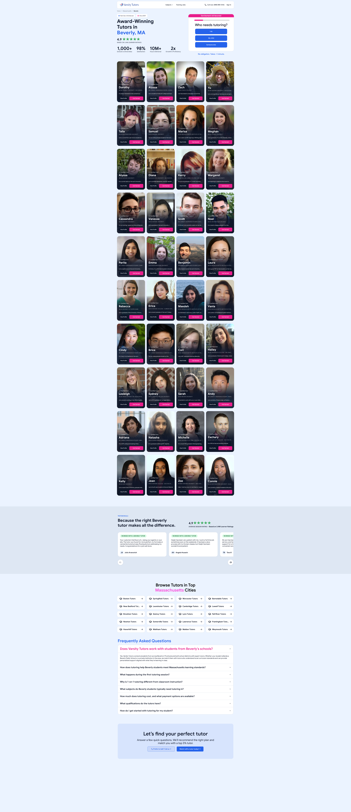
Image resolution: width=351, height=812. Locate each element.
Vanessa (154, 219)
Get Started (136, 98)
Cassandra (126, 219)
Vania (211, 306)
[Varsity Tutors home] (129, 4)
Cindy (123, 350)
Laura (211, 262)
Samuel (153, 131)
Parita (123, 262)
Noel (211, 219)
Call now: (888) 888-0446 (215, 5)
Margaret (214, 175)
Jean (152, 481)
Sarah (182, 393)
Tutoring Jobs (181, 5)
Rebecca (124, 306)
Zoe (180, 481)
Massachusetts (127, 11)
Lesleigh (124, 393)
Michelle (183, 437)
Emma (153, 262)
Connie (212, 481)
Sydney (153, 393)
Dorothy (124, 87)
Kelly (122, 481)
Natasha (154, 437)
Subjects (168, 5)
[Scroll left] (120, 562)
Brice (152, 350)
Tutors (119, 11)
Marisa (182, 131)
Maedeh (183, 306)
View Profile (123, 98)
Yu (209, 87)
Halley (212, 349)
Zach (181, 87)
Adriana (124, 437)
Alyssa (153, 87)
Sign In (229, 5)
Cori (181, 350)
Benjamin (184, 262)
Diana (152, 175)
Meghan (213, 131)
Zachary (213, 437)
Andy (211, 393)
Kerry (182, 175)
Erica (152, 306)
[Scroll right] (230, 562)
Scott (181, 219)
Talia (122, 131)
